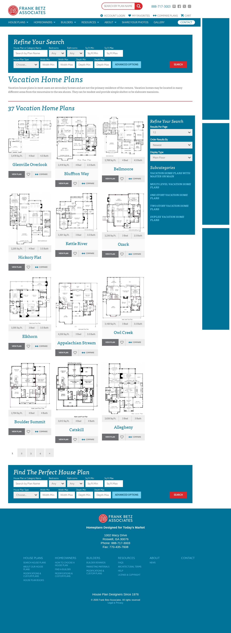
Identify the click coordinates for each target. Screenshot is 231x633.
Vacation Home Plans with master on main (170, 174)
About (109, 22)
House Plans (16, 22)
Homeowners (43, 22)
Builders (67, 22)
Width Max (63, 59)
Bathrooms (72, 48)
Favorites (141, 15)
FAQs (120, 562)
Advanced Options (126, 64)
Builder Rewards (96, 562)
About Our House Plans (33, 568)
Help (120, 570)
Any (54, 53)
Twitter (184, 6)
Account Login (114, 15)
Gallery (159, 22)
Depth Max (99, 59)
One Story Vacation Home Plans (169, 196)
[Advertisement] (215, 69)
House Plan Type (21, 59)
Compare (167, 15)
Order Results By (159, 139)
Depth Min (81, 59)
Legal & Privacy (115, 603)
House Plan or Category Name (27, 48)
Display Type (157, 152)
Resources (89, 22)
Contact (186, 22)
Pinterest (174, 6)
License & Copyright (129, 575)
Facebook (179, 6)
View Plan (16, 174)
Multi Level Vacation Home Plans (170, 185)
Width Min (45, 59)
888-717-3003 (161, 6)
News (153, 562)
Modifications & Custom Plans (32, 575)
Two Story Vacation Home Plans (169, 207)
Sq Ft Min (89, 48)
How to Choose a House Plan (65, 564)
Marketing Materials (97, 566)
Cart (188, 15)
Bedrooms (54, 48)
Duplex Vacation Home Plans (167, 218)
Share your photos (135, 22)
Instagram (189, 6)
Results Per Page (158, 127)
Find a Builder (63, 569)
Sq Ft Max (109, 48)
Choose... (21, 64)
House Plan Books (33, 580)
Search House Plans (34, 562)
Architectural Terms (129, 566)
